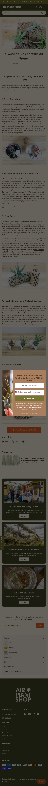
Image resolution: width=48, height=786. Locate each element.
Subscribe (29, 398)
